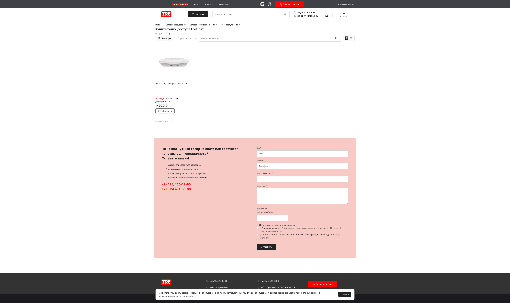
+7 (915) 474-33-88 (176, 189)
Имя (258, 148)
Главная (159, 24)
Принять (345, 294)
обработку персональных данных (297, 228)
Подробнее (187, 296)
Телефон (260, 161)
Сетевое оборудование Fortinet (203, 24)
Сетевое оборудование (176, 24)
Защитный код (262, 208)
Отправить (266, 246)
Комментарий (262, 186)
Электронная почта (264, 173)
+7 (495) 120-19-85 (176, 184)
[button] (164, 38)
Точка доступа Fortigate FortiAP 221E (171, 83)
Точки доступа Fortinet (230, 24)
